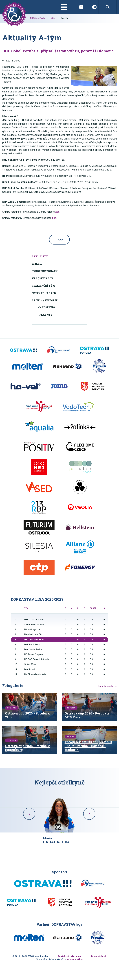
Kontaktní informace (69, 956)
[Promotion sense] (79, 467)
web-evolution (74, 959)
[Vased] (39, 487)
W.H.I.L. (37, 263)
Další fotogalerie (107, 686)
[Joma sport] (59, 386)
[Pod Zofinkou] (79, 426)
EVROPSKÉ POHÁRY (45, 271)
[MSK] (58, 350)
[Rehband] (67, 366)
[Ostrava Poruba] (94, 350)
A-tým (53, 18)
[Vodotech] (78, 406)
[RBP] (39, 507)
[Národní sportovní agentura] (92, 386)
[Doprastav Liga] (99, 366)
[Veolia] (79, 507)
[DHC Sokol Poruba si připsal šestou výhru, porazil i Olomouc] (94, 76)
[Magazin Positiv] (39, 446)
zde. (57, 211)
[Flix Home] (79, 446)
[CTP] (39, 567)
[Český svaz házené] (39, 406)
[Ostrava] (23, 350)
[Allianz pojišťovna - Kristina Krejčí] (79, 547)
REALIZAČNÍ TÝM (43, 285)
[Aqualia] (39, 426)
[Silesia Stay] (39, 547)
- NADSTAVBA (47, 307)
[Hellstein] (79, 527)
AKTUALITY (40, 256)
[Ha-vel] (26, 386)
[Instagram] (94, 7)
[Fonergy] (79, 567)
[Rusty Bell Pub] (79, 487)
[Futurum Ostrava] (39, 527)
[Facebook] (81, 7)
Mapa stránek (98, 956)
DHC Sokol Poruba (37, 18)
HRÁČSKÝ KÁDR (42, 278)
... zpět (59, 239)
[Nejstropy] (39, 467)
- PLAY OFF (45, 314)
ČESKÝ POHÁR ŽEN (44, 293)
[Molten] (27, 366)
